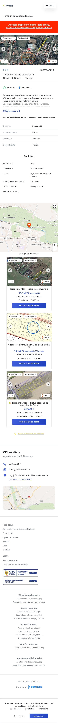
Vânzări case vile (29, 608)
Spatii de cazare (10, 537)
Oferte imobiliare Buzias (14, 117)
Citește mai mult (11, 111)
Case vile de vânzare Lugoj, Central (29, 618)
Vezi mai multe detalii (29, 305)
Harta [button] (53, 61)
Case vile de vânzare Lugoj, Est (29, 615)
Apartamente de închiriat (29, 658)
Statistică (30, 709)
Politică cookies (10, 560)
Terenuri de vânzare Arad (29, 631)
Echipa (6, 541)
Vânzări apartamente (29, 595)
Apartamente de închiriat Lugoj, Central (29, 665)
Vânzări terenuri (29, 624)
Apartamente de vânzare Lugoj (29, 599)
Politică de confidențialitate (15, 564)
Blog (5, 545)
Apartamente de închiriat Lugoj (29, 662)
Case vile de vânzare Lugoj (29, 612)
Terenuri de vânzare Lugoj (29, 628)
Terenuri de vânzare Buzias (42, 117)
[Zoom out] (55, 249)
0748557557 (15, 464)
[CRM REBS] (34, 687)
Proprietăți (8, 525)
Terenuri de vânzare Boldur (29, 638)
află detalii (35, 703)
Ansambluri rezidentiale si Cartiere (19, 529)
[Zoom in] (55, 245)
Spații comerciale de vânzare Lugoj (29, 648)
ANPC (5, 556)
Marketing (43, 709)
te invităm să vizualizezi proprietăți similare (29, 27)
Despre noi (8, 533)
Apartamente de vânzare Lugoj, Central (29, 602)
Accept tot (38, 716)
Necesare (17, 709)
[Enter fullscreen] (55, 206)
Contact (6, 550)
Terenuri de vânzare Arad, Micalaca (29, 635)
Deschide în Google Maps (20, 479)
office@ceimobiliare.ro (19, 469)
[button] (3, 49)
